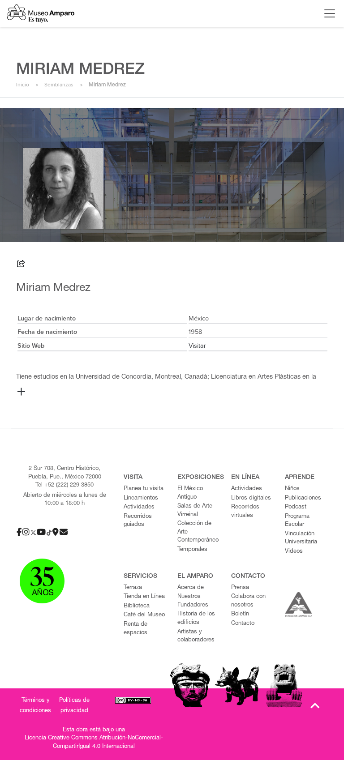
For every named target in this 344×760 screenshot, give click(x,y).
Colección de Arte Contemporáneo (198, 532)
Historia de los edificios (196, 618)
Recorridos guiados (138, 521)
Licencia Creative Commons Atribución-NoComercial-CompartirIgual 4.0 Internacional (94, 742)
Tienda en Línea (144, 597)
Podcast (295, 507)
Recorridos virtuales (245, 511)
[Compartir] (21, 265)
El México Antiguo (190, 493)
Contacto (242, 624)
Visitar (197, 346)
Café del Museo (144, 615)
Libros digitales (251, 498)
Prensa (240, 588)
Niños (292, 489)
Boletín (240, 614)
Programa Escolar (297, 521)
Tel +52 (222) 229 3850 (64, 485)
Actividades (139, 507)
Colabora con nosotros (248, 601)
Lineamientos (141, 498)
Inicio (22, 84)
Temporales (192, 550)
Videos (294, 552)
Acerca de (190, 588)
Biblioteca (137, 606)
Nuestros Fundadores (192, 601)
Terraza (133, 588)
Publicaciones (303, 498)
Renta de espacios (135, 629)
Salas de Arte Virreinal (194, 511)
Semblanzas (58, 84)
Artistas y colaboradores (196, 636)
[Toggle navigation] (327, 13)
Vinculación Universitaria (301, 538)
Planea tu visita (143, 489)
